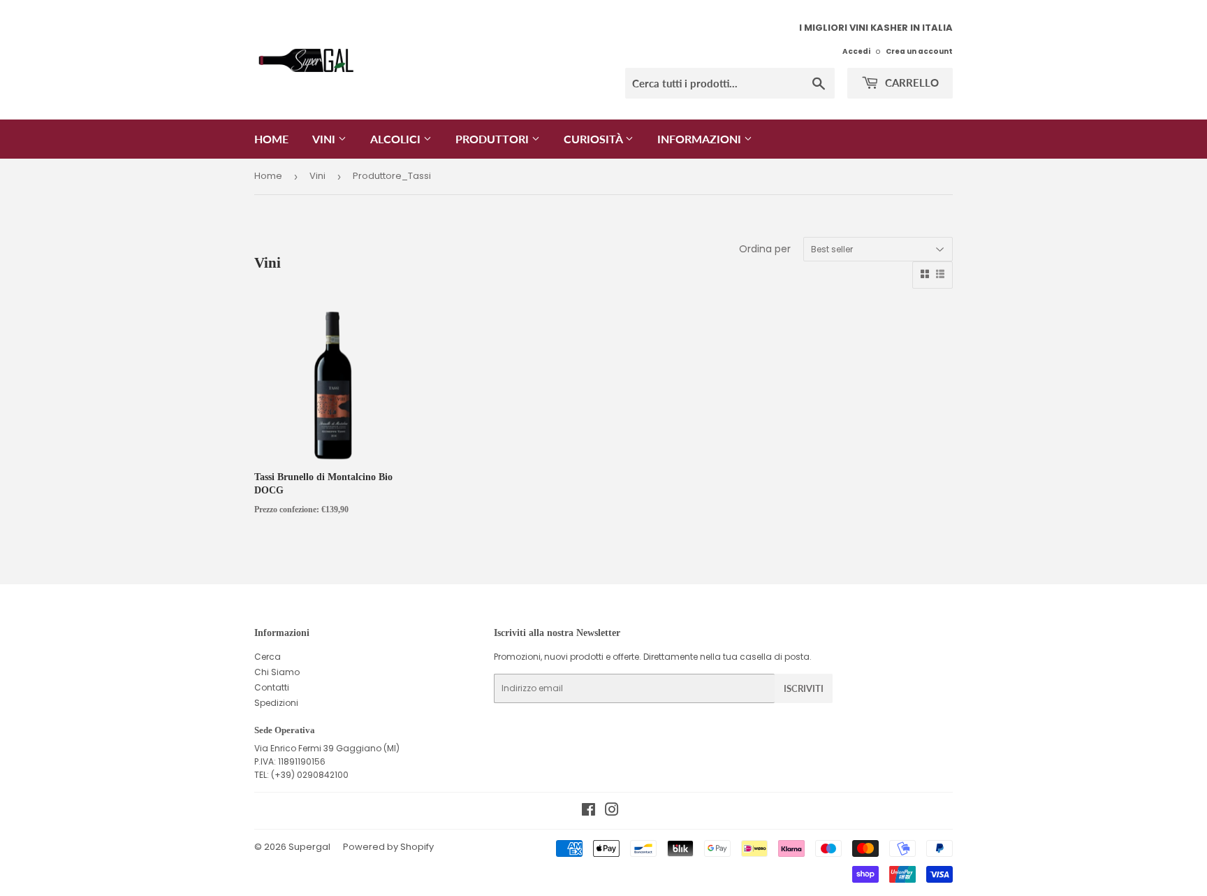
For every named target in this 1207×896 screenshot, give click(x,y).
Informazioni (700, 138)
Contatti (271, 687)
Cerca (267, 657)
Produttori (493, 138)
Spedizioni (276, 703)
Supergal (309, 846)
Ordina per (765, 249)
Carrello (910, 82)
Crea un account (919, 51)
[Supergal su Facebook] (588, 812)
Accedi (856, 51)
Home (271, 138)
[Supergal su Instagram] (612, 812)
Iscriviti (804, 688)
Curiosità (594, 138)
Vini (325, 138)
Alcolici (396, 138)
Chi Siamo (277, 672)
